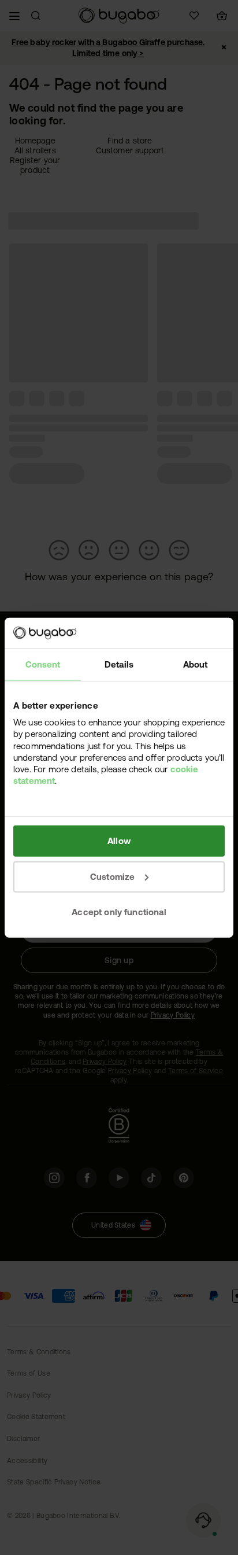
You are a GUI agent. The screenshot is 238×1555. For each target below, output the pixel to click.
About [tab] (195, 664)
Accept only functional (119, 912)
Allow (119, 841)
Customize (112, 876)
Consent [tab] (43, 664)
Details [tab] (119, 664)
